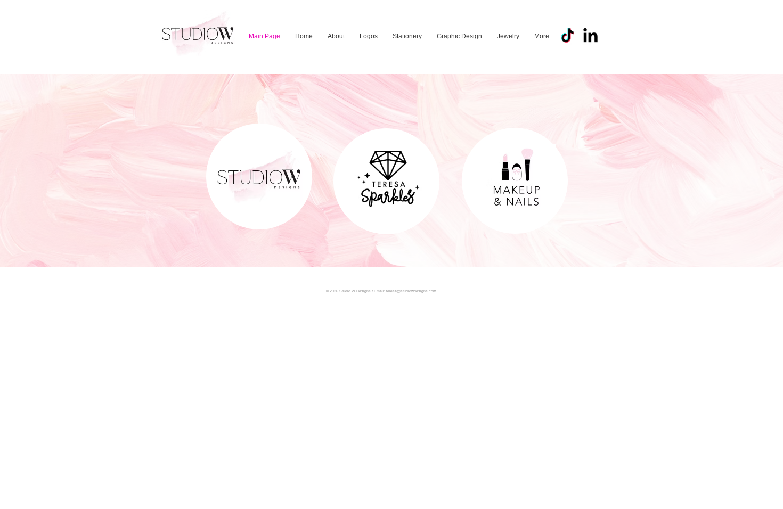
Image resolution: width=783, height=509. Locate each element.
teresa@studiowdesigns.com (411, 291)
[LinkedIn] (590, 36)
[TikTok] (567, 36)
